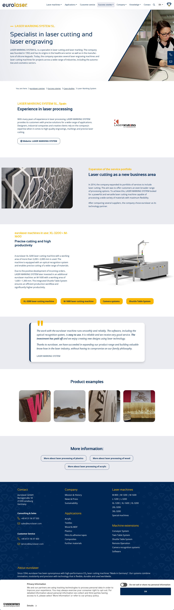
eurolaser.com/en (37, 88)
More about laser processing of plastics (63, 458)
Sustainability (71, 503)
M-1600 (132, 495)
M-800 (115, 495)
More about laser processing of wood (111, 458)
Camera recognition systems (126, 547)
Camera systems (111, 301)
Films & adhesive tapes (76, 535)
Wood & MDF (71, 527)
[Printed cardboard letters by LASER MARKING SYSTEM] (35, 406)
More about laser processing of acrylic (87, 466)
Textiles (68, 522)
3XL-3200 (116, 511)
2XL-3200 (116, 507)
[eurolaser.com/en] (23, 5)
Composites (70, 539)
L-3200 (124, 499)
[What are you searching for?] (153, 4)
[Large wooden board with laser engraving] (104, 406)
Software (116, 551)
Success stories (105, 5)
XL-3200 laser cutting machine (38, 301)
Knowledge (134, 5)
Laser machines (53, 5)
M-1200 (123, 495)
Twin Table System (121, 535)
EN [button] (160, 5)
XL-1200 (116, 503)
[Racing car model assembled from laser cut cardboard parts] (69, 406)
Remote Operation (121, 543)
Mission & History (73, 495)
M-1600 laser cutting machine (78, 301)
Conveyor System (120, 531)
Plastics (68, 531)
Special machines (120, 515)
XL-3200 (135, 503)
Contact (147, 5)
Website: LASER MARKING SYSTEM (39, 141)
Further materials (73, 543)
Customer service (87, 5)
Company (121, 5)
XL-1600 (125, 503)
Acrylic (68, 518)
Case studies (69, 88)
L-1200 (115, 499)
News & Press (71, 499)
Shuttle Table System (140, 301)
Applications (70, 5)
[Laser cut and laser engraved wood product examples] (139, 406)
